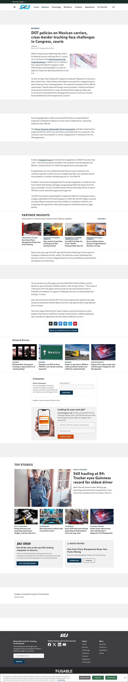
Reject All (98, 677)
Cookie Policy (61, 680)
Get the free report (27, 563)
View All (88, 560)
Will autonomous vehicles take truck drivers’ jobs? (51, 530)
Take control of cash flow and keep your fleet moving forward (52, 243)
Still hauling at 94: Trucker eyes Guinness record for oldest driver (93, 477)
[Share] (60, 323)
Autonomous (44, 526)
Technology (69, 526)
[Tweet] (70, 323)
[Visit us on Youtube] (64, 644)
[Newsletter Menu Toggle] (113, 7)
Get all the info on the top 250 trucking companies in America (35, 549)
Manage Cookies (84, 677)
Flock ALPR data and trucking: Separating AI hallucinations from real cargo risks (76, 531)
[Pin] (75, 323)
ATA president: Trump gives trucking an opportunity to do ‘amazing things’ (23, 366)
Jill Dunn (34, 46)
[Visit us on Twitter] (54, 644)
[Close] (125, 678)
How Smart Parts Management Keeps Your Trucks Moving (31, 242)
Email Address (65, 383)
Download (74, 560)
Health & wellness (80, 469)
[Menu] (14, 7)
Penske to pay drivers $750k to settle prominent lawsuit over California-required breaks (77, 366)
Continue (66, 393)
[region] (64, 678)
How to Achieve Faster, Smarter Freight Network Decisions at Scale (96, 243)
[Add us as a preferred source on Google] (55, 323)
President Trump (45, 160)
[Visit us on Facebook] (49, 644)
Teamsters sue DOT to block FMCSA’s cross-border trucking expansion (50, 366)
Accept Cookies (111, 677)
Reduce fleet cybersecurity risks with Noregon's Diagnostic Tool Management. (103, 366)
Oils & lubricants (20, 526)
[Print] (51, 323)
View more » (101, 219)
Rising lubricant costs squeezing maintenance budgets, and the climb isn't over (24, 531)
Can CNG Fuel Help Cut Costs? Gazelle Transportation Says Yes (74, 243)
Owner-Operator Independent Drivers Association (55, 129)
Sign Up (19, 661)
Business (35, 28)
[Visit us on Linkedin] (59, 644)
